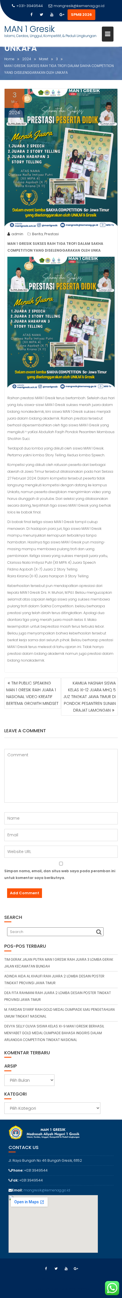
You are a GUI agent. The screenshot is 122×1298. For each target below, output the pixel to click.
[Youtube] (51, 14)
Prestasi (51, 234)
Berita (37, 234)
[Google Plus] (61, 14)
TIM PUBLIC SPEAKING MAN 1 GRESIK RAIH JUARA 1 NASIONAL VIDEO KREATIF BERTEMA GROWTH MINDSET (32, 693)
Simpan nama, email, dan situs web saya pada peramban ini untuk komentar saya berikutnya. (59, 874)
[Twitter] (41, 14)
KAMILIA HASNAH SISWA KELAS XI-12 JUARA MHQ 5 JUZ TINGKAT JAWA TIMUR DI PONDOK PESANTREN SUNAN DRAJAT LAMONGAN (89, 696)
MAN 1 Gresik (29, 29)
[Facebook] (31, 14)
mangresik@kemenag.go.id (79, 5)
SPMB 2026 (81, 14)
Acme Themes (77, 1288)
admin (17, 234)
